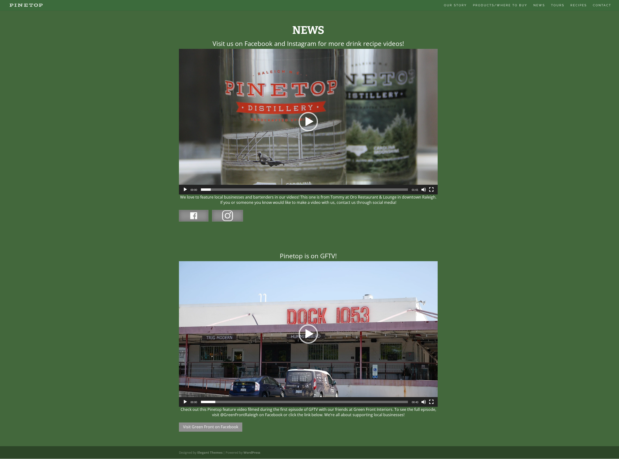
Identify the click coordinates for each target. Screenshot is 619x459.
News (539, 5)
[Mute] (423, 189)
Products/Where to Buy (500, 5)
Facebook (193, 216)
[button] (308, 121)
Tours (557, 5)
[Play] (185, 189)
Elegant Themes (209, 452)
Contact (602, 5)
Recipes (578, 5)
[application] (308, 121)
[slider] (304, 189)
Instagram (227, 216)
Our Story (455, 5)
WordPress (251, 452)
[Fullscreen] (431, 189)
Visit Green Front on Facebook (210, 426)
